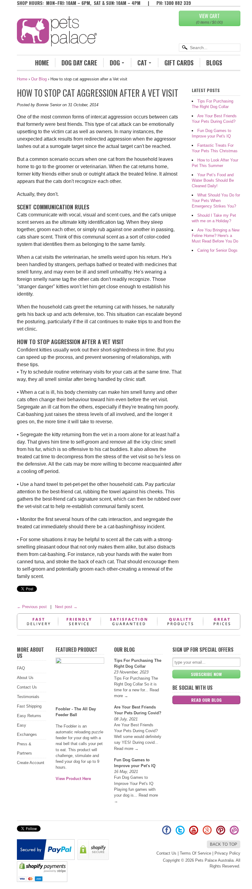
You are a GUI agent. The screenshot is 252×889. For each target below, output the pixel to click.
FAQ (21, 668)
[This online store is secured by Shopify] (93, 858)
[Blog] (234, 832)
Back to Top (223, 844)
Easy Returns (29, 715)
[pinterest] (221, 832)
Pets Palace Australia (214, 860)
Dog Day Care (79, 62)
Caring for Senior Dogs (217, 250)
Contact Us (27, 687)
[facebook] (167, 832)
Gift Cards (179, 62)
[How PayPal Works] (46, 858)
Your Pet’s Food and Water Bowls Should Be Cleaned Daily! (213, 180)
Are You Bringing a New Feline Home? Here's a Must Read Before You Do (215, 235)
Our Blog (39, 79)
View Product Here (73, 778)
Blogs (214, 62)
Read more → (126, 748)
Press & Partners (24, 748)
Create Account (30, 762)
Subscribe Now (206, 674)
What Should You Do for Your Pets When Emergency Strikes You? (216, 200)
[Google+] (208, 832)
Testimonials (28, 696)
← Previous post (32, 606)
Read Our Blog (206, 700)
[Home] (57, 37)
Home (42, 62)
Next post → (66, 606)
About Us (25, 677)
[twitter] (180, 832)
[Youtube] (194, 832)
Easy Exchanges (27, 730)
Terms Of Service (195, 853)
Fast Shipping (29, 706)
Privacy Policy (227, 853)
